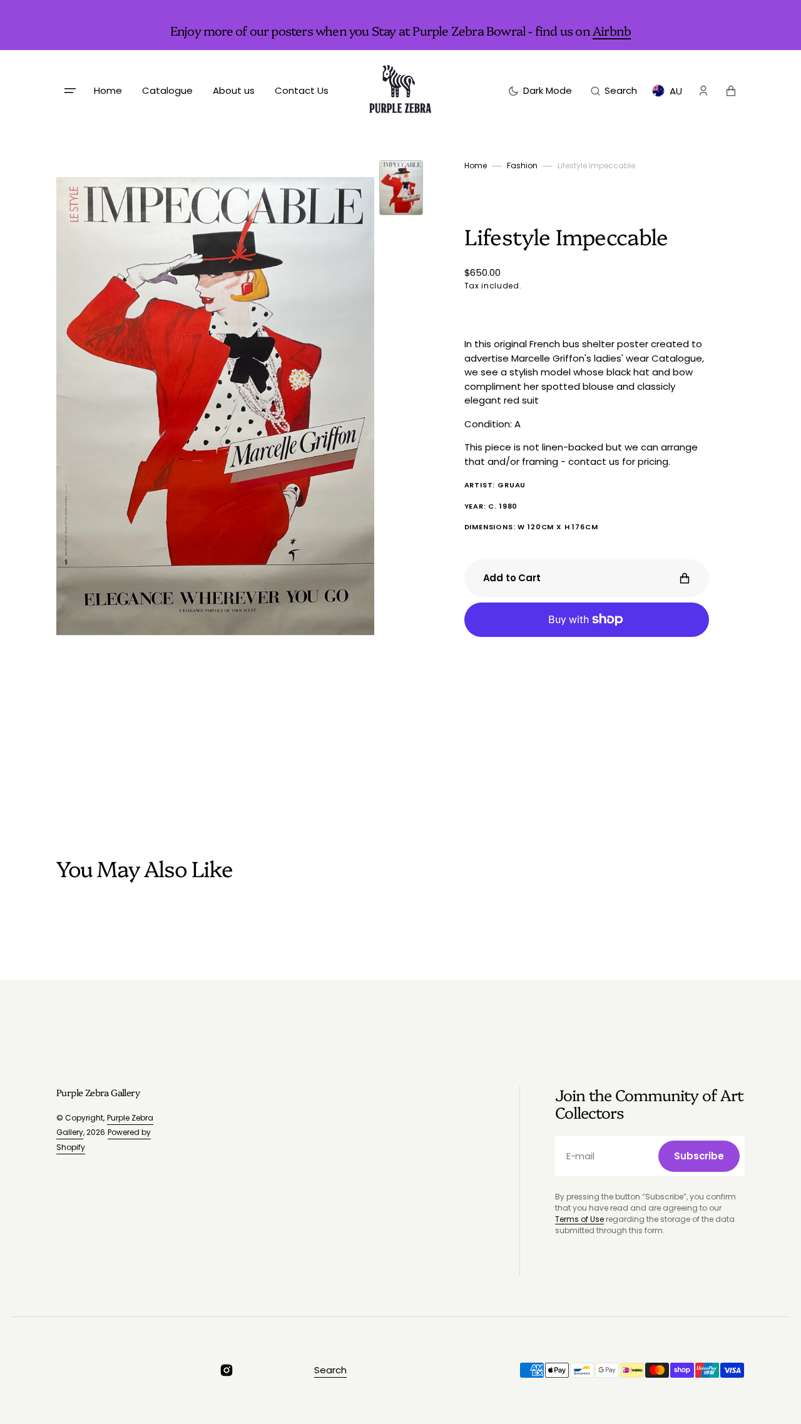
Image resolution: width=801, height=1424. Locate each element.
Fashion (522, 165)
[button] (614, 90)
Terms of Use (579, 1219)
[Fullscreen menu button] (70, 90)
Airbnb (612, 30)
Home (475, 165)
